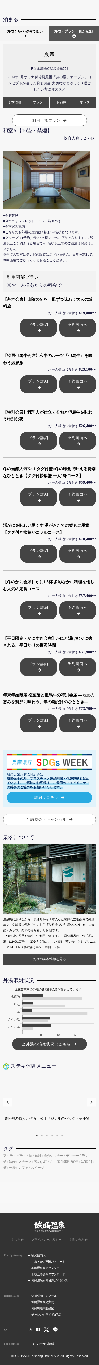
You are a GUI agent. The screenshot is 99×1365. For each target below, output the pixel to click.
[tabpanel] (49, 1102)
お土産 (55, 1162)
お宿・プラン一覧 (74, 31)
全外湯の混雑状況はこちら (46, 1044)
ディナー (72, 1156)
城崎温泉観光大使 (42, 1302)
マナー (58, 1156)
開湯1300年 (70, 1162)
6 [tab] (62, 1135)
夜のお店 (40, 1162)
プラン (38, 102)
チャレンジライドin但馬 (46, 1314)
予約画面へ (78, 325)
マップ (85, 102)
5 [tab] (57, 1135)
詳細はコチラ (46, 797)
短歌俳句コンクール (44, 1296)
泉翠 (49, 54)
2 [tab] (41, 1135)
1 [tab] (36, 1135)
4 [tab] (52, 1135)
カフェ (23, 1168)
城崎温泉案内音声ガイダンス (49, 1280)
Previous (7, 1102)
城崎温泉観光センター (45, 1268)
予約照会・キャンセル (46, 819)
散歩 (12, 1162)
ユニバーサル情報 (42, 1344)
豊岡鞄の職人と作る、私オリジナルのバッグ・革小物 (47, 1119)
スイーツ (37, 1168)
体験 (38, 1156)
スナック (24, 1162)
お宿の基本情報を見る (49, 959)
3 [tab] (47, 1135)
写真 (84, 1162)
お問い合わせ (78, 1239)
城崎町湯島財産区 (42, 1308)
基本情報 (14, 102)
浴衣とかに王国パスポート (48, 1262)
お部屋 (61, 102)
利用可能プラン (46, 120)
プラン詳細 (38, 325)
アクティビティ (14, 1156)
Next (91, 1102)
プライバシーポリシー (46, 1239)
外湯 (12, 1168)
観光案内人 (38, 1255)
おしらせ (17, 1239)
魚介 (47, 1156)
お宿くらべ (25, 31)
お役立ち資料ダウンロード (48, 1274)
